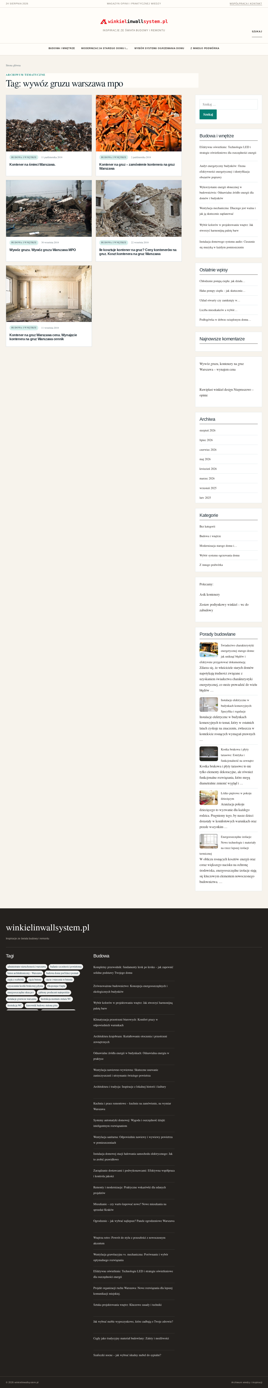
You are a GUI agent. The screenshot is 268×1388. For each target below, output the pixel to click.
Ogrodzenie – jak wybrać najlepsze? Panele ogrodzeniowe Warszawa (133, 1221)
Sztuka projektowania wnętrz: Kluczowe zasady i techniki (127, 1305)
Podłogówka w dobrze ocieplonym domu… (225, 320)
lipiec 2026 (206, 440)
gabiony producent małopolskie (54, 992)
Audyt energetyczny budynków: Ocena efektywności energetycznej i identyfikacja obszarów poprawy (225, 171)
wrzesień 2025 (208, 488)
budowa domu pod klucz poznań (62, 973)
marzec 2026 (207, 478)
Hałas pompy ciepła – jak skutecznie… (222, 291)
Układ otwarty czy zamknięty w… (220, 300)
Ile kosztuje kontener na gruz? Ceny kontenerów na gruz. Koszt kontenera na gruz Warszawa (138, 252)
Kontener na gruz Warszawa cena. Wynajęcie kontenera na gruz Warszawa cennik (43, 337)
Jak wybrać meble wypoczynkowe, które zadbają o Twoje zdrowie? (133, 1321)
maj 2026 (205, 459)
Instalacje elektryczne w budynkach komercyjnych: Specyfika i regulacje (236, 705)
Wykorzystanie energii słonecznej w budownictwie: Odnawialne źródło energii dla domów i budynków (227, 192)
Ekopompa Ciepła (56, 985)
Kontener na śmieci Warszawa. (32, 164)
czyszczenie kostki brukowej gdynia (25, 985)
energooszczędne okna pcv (21, 992)
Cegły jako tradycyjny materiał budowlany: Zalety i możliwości (131, 1338)
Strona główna (13, 65)
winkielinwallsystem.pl (48, 927)
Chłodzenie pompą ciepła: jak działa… (222, 281)
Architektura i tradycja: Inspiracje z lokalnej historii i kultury (129, 1087)
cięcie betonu (34, 979)
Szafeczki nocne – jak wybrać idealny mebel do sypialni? (127, 1355)
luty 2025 (205, 498)
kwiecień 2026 (208, 469)
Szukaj (257, 31)
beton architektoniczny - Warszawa (25, 973)
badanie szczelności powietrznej (65, 966)
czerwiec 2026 (208, 450)
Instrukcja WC (15, 1005)
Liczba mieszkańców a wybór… (218, 310)
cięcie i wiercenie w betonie (59, 979)
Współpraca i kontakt (246, 3)
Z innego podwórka (205, 48)
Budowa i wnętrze (62, 48)
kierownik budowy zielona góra (41, 1005)
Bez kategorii (207, 526)
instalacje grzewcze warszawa (22, 998)
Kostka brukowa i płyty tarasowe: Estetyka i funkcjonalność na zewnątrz (237, 755)
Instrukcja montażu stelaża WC (56, 998)
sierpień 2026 (207, 430)
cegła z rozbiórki (16, 979)
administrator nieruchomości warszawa (27, 966)
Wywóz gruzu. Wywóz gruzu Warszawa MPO (42, 250)
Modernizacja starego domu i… (104, 48)
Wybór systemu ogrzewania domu (159, 48)
